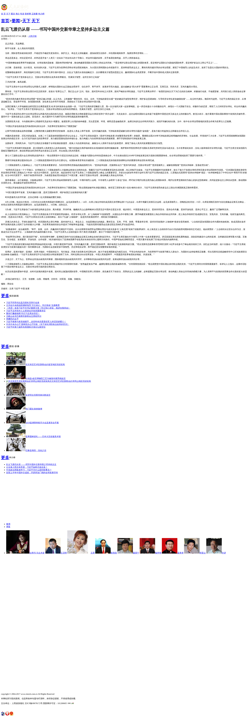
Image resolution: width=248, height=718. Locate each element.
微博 (8, 524)
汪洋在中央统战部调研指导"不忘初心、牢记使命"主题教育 (33, 305)
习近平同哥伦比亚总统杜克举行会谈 (22, 302)
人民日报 (32, 36)
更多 (5, 295)
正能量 (35, 14)
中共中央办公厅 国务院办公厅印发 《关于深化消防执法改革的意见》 (37, 324)
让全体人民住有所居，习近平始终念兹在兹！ (27, 467)
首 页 (3, 14)
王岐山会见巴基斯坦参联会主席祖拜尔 (23, 316)
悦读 (22, 14)
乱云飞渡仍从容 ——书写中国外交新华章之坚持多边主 (31, 464)
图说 (13, 14)
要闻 (16, 20)
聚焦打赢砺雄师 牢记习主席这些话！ (23, 313)
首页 (5, 20)
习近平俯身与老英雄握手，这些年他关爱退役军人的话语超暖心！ (36, 321)
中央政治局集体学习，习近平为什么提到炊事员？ (29, 470)
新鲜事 (28, 14)
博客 (8, 527)
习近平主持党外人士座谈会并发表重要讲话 (25, 311)
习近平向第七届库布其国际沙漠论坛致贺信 (25, 327)
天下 (8, 14)
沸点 (18, 14)
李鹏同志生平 (12, 319)
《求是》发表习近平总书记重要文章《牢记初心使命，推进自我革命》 (38, 308)
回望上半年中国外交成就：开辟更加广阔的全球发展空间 (32, 472)
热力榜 (41, 14)
